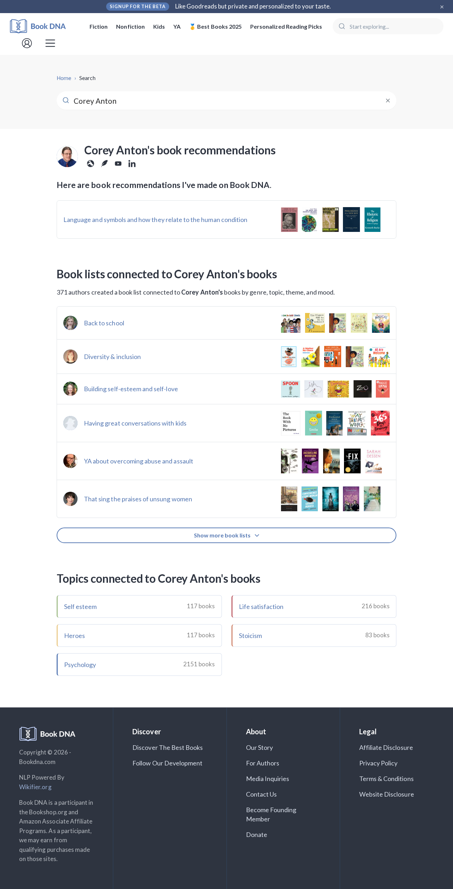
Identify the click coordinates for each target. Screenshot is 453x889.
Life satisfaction (261, 606)
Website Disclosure (386, 794)
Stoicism (250, 635)
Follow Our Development (167, 763)
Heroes (74, 635)
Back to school (104, 323)
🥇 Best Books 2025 (215, 26)
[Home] (43, 26)
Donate (256, 834)
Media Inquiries (267, 778)
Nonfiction (130, 26)
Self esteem (80, 606)
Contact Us (261, 794)
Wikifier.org (35, 787)
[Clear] (388, 100)
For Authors (263, 763)
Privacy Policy (378, 763)
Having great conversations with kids (135, 423)
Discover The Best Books (167, 747)
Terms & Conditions (386, 778)
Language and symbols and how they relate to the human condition (155, 219)
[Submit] (341, 26)
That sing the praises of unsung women (138, 499)
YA (176, 26)
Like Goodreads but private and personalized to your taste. (253, 6)
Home (64, 78)
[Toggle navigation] (50, 43)
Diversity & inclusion (112, 356)
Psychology (80, 664)
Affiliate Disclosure (386, 747)
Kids (159, 26)
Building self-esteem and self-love (131, 389)
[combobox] (388, 26)
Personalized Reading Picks (286, 26)
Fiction (99, 26)
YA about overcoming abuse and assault (138, 461)
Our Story (259, 747)
